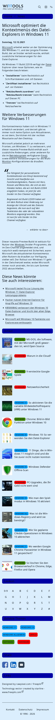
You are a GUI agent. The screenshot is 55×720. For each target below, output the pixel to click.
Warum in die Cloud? (39, 355)
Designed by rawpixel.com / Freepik (21, 684)
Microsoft (7, 47)
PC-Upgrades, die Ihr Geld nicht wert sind (32, 484)
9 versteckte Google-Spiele (32, 373)
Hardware (24, 642)
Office (33, 634)
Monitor (6, 161)
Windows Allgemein (14, 634)
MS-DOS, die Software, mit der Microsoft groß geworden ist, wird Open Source (33, 343)
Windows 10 (27, 627)
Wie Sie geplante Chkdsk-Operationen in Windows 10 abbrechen (33, 533)
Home (8, 16)
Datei (48, 64)
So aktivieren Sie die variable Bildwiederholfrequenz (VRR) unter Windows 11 (33, 406)
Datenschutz (25, 709)
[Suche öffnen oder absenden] (39, 7)
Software (8, 642)
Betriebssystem (17, 155)
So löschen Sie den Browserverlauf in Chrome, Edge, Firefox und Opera (33, 566)
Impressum (43, 709)
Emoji (44, 155)
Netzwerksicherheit (38, 387)
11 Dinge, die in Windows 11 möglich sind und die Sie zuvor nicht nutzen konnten (33, 454)
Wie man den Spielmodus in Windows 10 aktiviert (32, 499)
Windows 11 (9, 627)
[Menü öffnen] (51, 7)
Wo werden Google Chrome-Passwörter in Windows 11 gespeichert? (32, 550)
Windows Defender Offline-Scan (32, 468)
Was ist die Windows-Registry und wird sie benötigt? (31, 517)
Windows (20, 244)
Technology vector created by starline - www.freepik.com (23, 690)
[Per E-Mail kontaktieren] (21, 665)
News (21, 16)
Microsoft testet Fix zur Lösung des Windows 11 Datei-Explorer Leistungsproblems (24, 292)
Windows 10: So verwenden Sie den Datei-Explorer (33, 436)
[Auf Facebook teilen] (5, 665)
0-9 (6, 590)
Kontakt (10, 709)
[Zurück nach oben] (48, 713)
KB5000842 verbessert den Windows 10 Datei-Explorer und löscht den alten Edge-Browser (28, 311)
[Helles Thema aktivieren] (46, 7)
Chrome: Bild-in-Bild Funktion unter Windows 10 (32, 420)
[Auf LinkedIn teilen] (13, 665)
